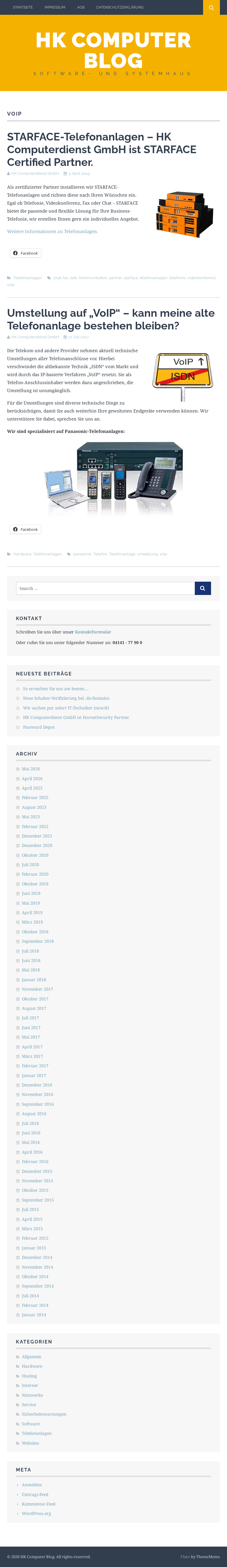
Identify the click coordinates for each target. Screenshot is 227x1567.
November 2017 (37, 989)
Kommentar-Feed (39, 1504)
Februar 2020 (35, 874)
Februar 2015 (35, 1238)
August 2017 (34, 1008)
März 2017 (32, 1056)
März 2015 (32, 1228)
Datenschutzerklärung (120, 7)
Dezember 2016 (37, 1085)
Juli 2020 (30, 864)
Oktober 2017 (35, 999)
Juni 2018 (31, 960)
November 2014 (37, 1267)
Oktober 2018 (35, 931)
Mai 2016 (31, 1142)
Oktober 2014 (35, 1276)
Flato (185, 1556)
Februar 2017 (35, 1065)
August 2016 (34, 1113)
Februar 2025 (35, 797)
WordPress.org (36, 1513)
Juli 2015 (30, 1209)
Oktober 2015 (35, 1190)
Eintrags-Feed (35, 1494)
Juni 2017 (31, 1027)
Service (29, 1404)
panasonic (82, 554)
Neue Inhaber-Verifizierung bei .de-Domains (66, 698)
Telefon (100, 554)
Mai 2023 (31, 816)
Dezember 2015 (37, 1171)
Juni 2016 (31, 1133)
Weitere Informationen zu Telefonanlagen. (52, 231)
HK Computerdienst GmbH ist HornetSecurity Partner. (76, 717)
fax (65, 278)
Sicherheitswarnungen (44, 1414)
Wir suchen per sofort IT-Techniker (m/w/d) (66, 708)
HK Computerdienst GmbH (35, 173)
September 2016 (38, 1104)
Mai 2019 (31, 903)
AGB (81, 7)
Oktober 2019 (35, 884)
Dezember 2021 (37, 836)
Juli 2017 (30, 1018)
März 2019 (32, 922)
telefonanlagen (154, 278)
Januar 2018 (34, 979)
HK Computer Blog (113, 50)
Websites (30, 1443)
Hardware (22, 554)
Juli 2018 (30, 951)
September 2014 (38, 1286)
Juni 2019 (31, 893)
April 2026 (32, 778)
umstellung (147, 554)
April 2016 (32, 1152)
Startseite (23, 7)
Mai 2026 (31, 769)
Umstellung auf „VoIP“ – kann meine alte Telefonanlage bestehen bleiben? (111, 319)
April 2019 (32, 912)
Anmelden (32, 1484)
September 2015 (38, 1200)
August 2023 (34, 807)
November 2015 (37, 1180)
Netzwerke (32, 1395)
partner (115, 278)
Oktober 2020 (35, 855)
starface (131, 278)
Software (31, 1424)
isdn (73, 278)
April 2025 (32, 788)
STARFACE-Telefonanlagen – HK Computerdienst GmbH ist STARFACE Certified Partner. (102, 149)
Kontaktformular (93, 632)
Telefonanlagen (27, 278)
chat (57, 278)
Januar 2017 (34, 1075)
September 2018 (38, 941)
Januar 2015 (34, 1248)
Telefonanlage (122, 554)
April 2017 (32, 1046)
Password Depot (39, 727)
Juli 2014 (30, 1295)
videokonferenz (201, 278)
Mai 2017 (31, 1037)
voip (11, 284)
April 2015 (32, 1219)
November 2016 (37, 1094)
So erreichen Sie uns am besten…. (56, 688)
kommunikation (93, 278)
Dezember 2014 (37, 1257)
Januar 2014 (34, 1314)
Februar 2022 (35, 826)
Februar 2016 (35, 1161)
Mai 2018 (31, 970)
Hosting (29, 1376)
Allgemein (31, 1356)
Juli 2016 (30, 1123)
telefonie (177, 278)
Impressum (55, 7)
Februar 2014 (35, 1305)
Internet (30, 1385)
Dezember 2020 (37, 845)
